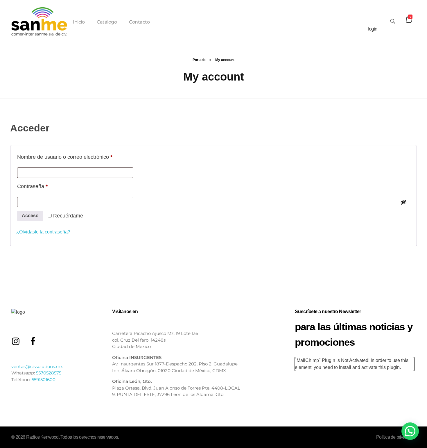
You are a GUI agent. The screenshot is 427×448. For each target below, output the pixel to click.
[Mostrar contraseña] (403, 202)
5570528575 (48, 373)
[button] (410, 431)
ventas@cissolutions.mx (37, 366)
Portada (199, 60)
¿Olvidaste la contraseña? (43, 231)
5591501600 (43, 379)
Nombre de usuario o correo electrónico (77, 156)
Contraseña (45, 185)
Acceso (30, 215)
